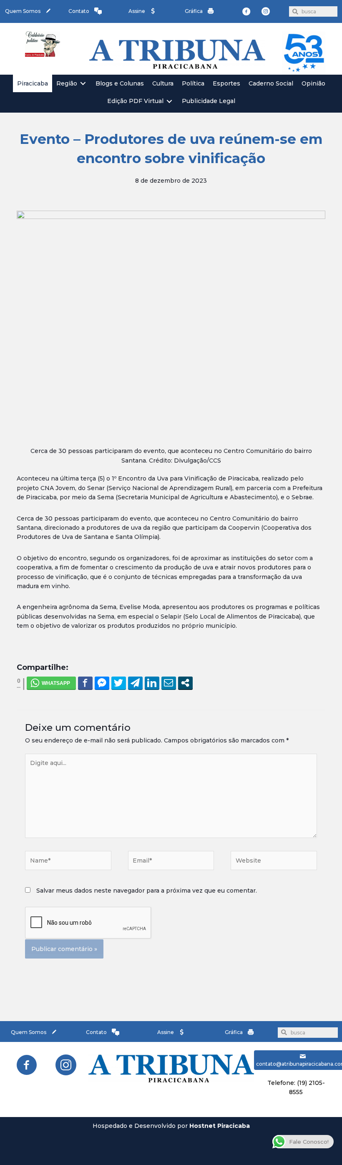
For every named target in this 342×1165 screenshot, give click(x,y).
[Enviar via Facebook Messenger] (102, 683)
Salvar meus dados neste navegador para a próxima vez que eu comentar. (146, 890)
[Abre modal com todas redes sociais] (185, 683)
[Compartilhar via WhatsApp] (51, 683)
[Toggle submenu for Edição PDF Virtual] (169, 101)
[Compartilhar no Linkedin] (152, 683)
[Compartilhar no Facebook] (85, 683)
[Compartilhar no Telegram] (135, 683)
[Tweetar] (118, 683)
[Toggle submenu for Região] (83, 83)
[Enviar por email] (168, 683)
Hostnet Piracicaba (219, 1126)
